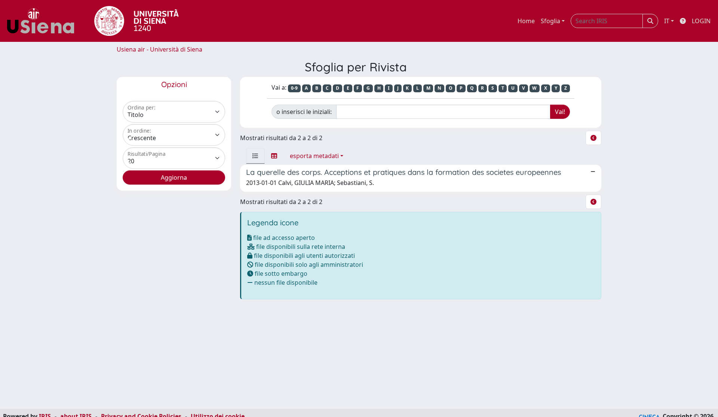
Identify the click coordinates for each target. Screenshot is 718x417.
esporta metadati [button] (314, 156)
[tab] (255, 156)
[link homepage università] (136, 20)
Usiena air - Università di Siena (159, 49)
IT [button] (666, 21)
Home (526, 21)
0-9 (294, 88)
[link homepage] (43, 20)
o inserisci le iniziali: (304, 112)
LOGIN (701, 21)
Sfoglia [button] (550, 21)
